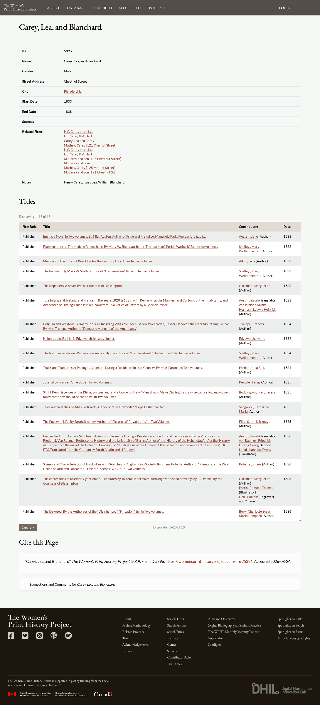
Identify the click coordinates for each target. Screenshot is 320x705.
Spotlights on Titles (290, 619)
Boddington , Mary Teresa (257, 392)
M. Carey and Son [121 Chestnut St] (89, 172)
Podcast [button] (157, 7)
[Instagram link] (39, 637)
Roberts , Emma (250, 464)
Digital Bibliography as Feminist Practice (234, 625)
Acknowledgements (135, 644)
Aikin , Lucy (247, 261)
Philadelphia (73, 91)
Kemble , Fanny (250, 382)
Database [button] (76, 7)
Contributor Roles (179, 657)
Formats (172, 638)
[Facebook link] (11, 637)
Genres (171, 644)
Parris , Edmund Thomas (256, 488)
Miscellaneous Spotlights (294, 638)
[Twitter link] (25, 637)
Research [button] (102, 7)
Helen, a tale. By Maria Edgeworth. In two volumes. (79, 338)
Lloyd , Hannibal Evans (255, 450)
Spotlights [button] (130, 7)
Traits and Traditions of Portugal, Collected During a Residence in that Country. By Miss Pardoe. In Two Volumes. (123, 368)
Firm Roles (174, 664)
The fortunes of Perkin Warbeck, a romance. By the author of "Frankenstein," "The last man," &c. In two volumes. (122, 353)
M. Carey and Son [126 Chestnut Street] (92, 159)
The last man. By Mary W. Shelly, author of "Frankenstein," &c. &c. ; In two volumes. (101, 271)
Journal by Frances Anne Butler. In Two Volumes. (77, 382)
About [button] (53, 7)
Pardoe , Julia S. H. (252, 368)
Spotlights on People (291, 625)
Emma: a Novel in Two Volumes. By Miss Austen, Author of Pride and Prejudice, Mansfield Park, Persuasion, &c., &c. (124, 236)
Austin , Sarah (249, 300)
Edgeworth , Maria (252, 338)
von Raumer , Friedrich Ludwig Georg (255, 442)
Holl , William (248, 497)
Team (126, 638)
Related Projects (133, 631)
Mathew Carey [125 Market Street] (89, 168)
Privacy (127, 651)
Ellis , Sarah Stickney (253, 421)
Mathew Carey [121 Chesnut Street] (90, 145)
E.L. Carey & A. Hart (78, 136)
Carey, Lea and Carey (79, 141)
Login (285, 7)
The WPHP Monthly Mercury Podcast (233, 631)
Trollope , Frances (251, 324)
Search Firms (175, 631)
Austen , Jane (248, 236)
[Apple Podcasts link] (54, 637)
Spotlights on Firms (290, 631)
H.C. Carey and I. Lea (78, 131)
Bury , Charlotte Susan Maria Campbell (255, 513)
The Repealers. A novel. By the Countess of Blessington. (82, 286)
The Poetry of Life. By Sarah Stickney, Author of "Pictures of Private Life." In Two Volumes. (106, 421)
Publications (216, 638)
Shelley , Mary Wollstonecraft (250, 273)
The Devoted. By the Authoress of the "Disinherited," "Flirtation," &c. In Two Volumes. (103, 511)
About (126, 619)
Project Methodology (136, 625)
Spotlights (214, 644)
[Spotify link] (68, 637)
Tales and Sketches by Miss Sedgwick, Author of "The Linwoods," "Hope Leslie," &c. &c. (104, 407)
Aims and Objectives (221, 619)
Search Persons (176, 625)
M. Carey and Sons (77, 163)
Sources (172, 651)
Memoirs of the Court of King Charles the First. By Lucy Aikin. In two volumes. (98, 261)
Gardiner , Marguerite (254, 286)
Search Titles (175, 619)
